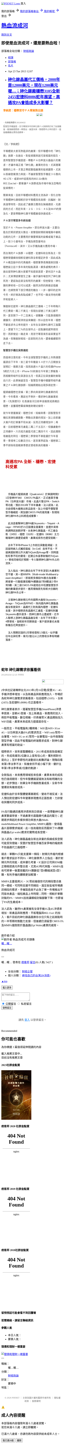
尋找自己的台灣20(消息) (36, 975)
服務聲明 (36, 1401)
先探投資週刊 (10, 123)
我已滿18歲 (8, 1440)
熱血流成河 (14, 26)
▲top (4, 981)
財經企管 (27, 971)
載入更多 (7, 987)
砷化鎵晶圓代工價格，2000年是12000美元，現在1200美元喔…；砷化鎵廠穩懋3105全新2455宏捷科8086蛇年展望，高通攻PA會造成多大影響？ (34, 91)
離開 (19, 1440)
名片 (10, 65)
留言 (32, 962)
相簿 (10, 57)
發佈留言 (7, 1008)
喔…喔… (6, 943)
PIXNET (16, 1398)
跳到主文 (6, 34)
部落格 (12, 61)
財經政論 (28, 51)
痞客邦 (25, 962)
